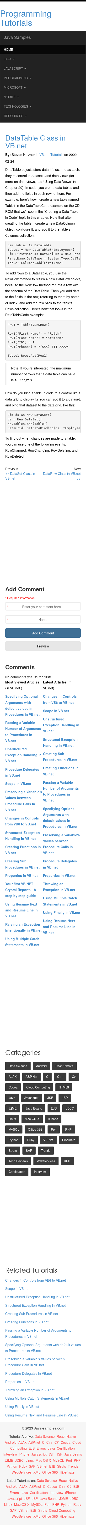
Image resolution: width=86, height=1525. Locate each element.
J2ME (13, 1108)
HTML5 (64, 1087)
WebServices (46, 1161)
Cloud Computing (38, 1087)
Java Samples (17, 37)
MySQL (14, 1129)
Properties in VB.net (21, 875)
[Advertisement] (43, 532)
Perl (53, 1129)
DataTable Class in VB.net (35, 141)
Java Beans (34, 1108)
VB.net (48, 1140)
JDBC (70, 1108)
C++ (60, 1076)
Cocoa (13, 1087)
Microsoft (13, 87)
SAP (29, 1150)
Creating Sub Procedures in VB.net (31, 1313)
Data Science (18, 1066)
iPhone (53, 1118)
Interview (40, 1171)
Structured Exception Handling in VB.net (35, 1305)
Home (8, 49)
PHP (68, 1129)
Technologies (16, 106)
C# (74, 1076)
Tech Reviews (18, 1161)
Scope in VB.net (18, 783)
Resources (14, 116)
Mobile (10, 97)
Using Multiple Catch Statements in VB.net (37, 1398)
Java (8, 59)
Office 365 (35, 1129)
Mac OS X (32, 1118)
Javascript (31, 1097)
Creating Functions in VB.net (26, 1322)
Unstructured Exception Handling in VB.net (23, 755)
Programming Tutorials (26, 17)
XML (67, 1161)
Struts (13, 1150)
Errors (41, 1448)
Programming (16, 78)
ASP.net (31, 1076)
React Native (64, 1066)
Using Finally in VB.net (61, 912)
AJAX (13, 1076)
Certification (17, 1171)
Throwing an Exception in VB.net (29, 1390)
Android (41, 1066)
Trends (45, 1150)
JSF (50, 1097)
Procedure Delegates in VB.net (28, 1373)
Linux (12, 1118)
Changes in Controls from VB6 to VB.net (35, 1280)
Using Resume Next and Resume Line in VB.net (21, 910)
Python (13, 1140)
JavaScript (14, 68)
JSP (65, 1097)
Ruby (30, 1140)
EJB (54, 1108)
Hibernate (68, 1140)
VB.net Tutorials (51, 154)
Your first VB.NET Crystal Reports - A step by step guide (20, 889)
